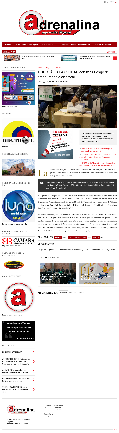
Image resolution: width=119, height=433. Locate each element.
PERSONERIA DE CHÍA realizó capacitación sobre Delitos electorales (55, 276)
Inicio (9, 45)
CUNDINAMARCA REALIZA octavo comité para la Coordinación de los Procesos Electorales (97, 157)
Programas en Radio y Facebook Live (75, 45)
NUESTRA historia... (104, 45)
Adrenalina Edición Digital (27, 45)
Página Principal (48, 406)
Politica (58, 67)
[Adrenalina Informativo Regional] (59, 39)
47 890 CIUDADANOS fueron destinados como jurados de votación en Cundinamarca (97, 164)
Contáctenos (49, 45)
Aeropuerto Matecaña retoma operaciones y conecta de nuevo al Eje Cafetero (36, 57)
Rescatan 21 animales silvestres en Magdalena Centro (94, 57)
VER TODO (111, 52)
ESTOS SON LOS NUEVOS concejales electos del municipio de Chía (95, 149)
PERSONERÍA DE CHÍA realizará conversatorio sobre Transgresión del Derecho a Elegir (96, 276)
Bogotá (48, 67)
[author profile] (44, 82)
